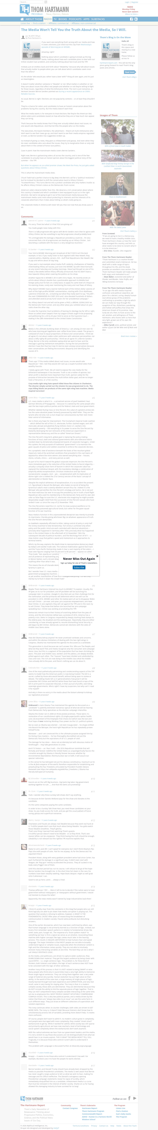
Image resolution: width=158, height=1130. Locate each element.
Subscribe (79, 567)
